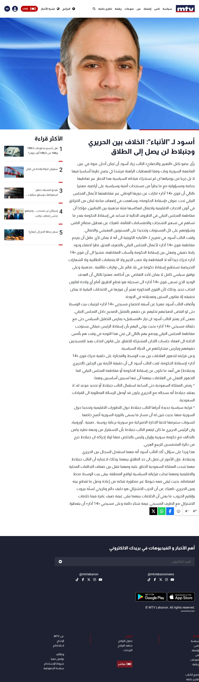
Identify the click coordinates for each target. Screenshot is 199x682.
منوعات (129, 8)
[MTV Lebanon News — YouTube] (172, 579)
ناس (157, 8)
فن (139, 8)
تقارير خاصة (105, 8)
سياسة (167, 8)
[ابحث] (94, 8)
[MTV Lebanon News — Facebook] (155, 579)
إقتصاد (147, 8)
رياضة (118, 8)
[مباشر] (124, 655)
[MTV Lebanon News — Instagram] (166, 579)
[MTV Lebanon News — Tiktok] (149, 579)
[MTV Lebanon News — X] (161, 579)
